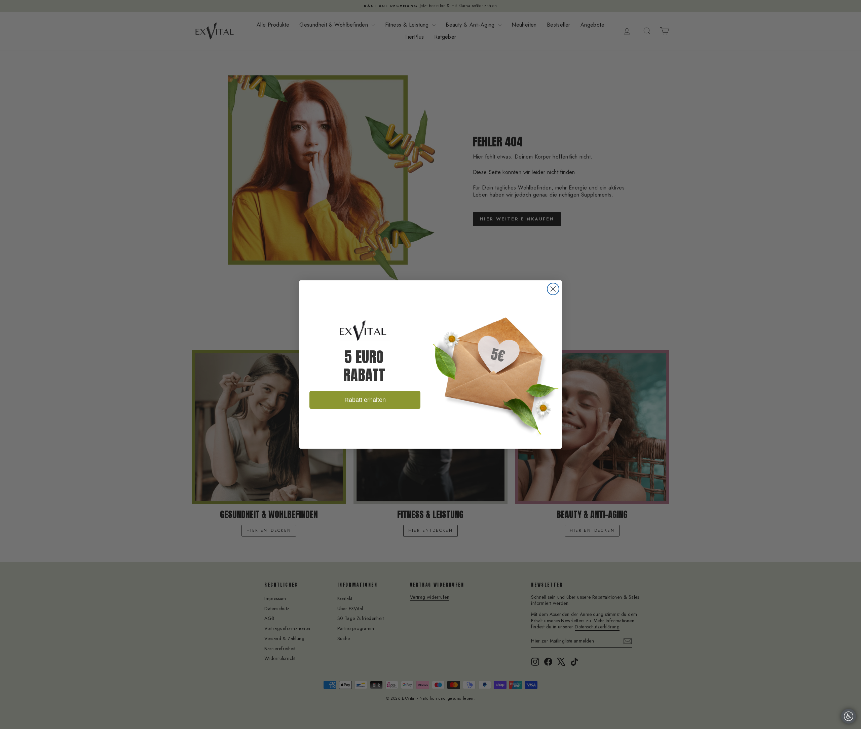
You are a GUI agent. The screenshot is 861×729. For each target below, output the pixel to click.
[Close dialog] (553, 289)
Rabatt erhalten (365, 399)
